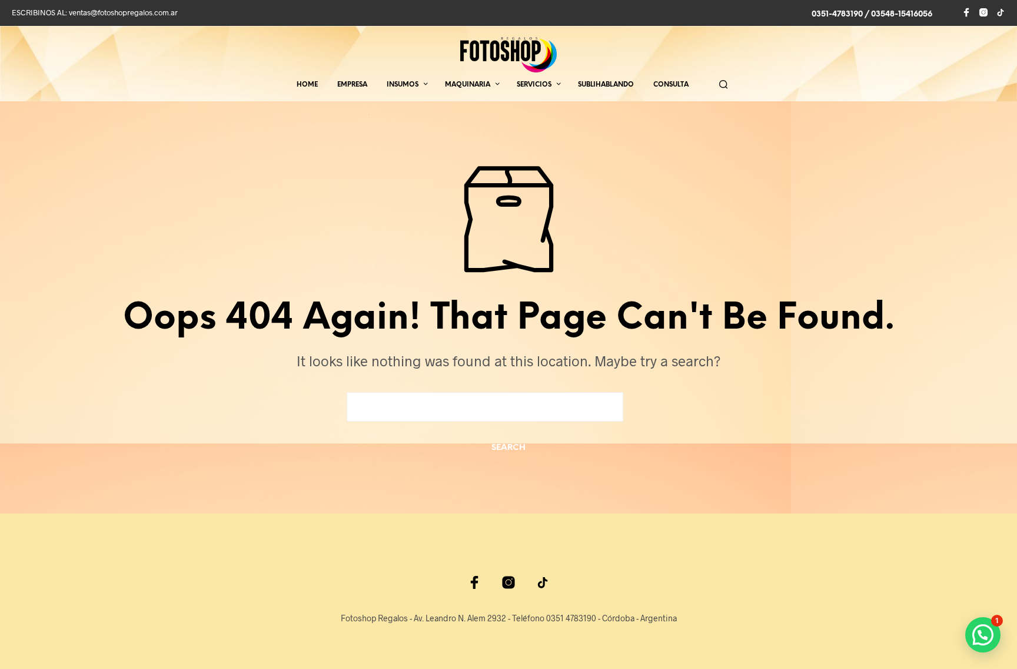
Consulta (671, 84)
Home (307, 84)
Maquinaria (467, 84)
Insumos (402, 84)
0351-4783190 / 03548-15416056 (872, 14)
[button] (983, 635)
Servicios (534, 84)
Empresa (352, 84)
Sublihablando (606, 84)
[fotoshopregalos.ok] (1000, 12)
